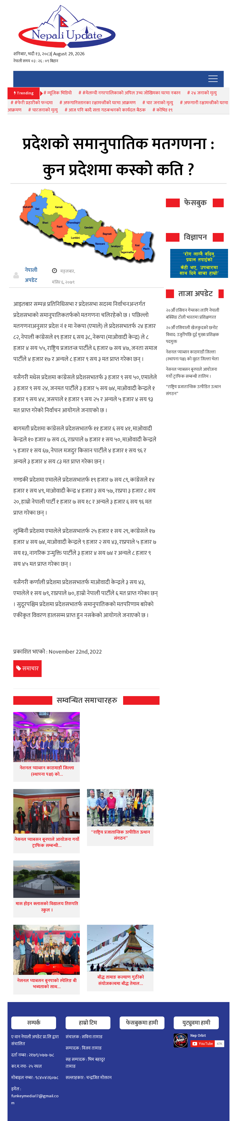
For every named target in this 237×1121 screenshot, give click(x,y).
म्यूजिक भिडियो (59, 93)
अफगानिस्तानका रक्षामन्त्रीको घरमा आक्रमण (99, 103)
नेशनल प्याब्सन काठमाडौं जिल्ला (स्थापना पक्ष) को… (47, 771)
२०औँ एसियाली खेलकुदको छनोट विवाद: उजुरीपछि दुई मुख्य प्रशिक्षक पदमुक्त (192, 334)
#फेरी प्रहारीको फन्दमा (33, 103)
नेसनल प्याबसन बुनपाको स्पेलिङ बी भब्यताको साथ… (47, 984)
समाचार (30, 669)
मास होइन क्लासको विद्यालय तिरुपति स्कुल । (47, 907)
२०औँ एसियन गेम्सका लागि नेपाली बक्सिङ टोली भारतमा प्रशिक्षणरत (192, 314)
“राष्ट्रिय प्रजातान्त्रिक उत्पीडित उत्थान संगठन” (120, 835)
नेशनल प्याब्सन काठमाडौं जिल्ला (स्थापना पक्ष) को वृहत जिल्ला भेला (192, 355)
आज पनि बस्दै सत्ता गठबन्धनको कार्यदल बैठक (107, 110)
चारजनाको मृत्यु (45, 110)
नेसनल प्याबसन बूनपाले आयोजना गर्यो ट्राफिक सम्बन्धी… (46, 843)
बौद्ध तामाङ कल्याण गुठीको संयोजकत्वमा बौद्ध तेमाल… (120, 980)
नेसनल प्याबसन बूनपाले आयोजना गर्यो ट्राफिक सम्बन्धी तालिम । (191, 373)
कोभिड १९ (164, 110)
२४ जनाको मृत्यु (204, 93)
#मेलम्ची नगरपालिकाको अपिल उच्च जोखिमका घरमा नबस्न (131, 93)
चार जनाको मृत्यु (159, 103)
